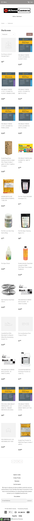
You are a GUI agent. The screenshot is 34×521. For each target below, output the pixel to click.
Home (2, 23)
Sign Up (29, 500)
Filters (29, 34)
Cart (31, 2)
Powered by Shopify (23, 508)
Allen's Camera (12, 508)
